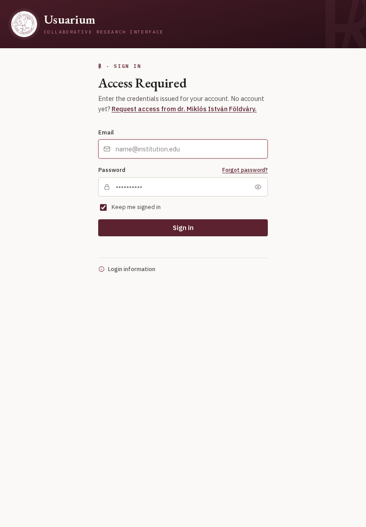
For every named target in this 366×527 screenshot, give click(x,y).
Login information (131, 268)
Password (111, 169)
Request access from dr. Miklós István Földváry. (184, 109)
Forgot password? (245, 170)
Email (106, 132)
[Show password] (258, 186)
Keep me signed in (136, 207)
